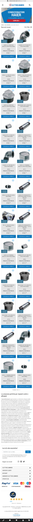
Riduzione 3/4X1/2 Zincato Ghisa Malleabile (24, 105)
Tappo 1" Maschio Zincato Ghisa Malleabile (24, 75)
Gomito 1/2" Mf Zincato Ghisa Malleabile (9, 165)
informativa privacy (17, 455)
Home (2, 25)
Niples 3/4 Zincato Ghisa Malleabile (8, 195)
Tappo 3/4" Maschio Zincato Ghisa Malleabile (8, 105)
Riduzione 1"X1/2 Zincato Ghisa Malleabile (24, 285)
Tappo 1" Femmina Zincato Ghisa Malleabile (8, 375)
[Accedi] (16, 520)
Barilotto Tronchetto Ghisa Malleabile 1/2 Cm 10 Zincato (24, 316)
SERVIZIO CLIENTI (6, 470)
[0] (29, 520)
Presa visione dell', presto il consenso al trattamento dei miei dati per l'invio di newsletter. (14, 456)
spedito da (5, 479)
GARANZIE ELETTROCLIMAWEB (10, 476)
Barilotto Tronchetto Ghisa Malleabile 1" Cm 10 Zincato (24, 226)
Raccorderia (7, 25)
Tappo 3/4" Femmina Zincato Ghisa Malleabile (8, 255)
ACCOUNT (4, 473)
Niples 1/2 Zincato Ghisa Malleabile (8, 75)
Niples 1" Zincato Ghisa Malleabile (24, 375)
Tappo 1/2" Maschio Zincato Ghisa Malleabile (8, 45)
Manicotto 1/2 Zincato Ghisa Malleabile (8, 135)
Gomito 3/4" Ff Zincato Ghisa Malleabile (8, 285)
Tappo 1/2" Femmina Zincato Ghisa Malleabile (24, 165)
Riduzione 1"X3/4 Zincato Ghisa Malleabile (8, 315)
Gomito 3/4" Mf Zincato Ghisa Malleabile (24, 345)
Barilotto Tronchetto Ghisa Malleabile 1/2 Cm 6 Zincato (24, 136)
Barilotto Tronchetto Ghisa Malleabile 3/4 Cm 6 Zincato (24, 196)
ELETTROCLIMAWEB (7, 467)
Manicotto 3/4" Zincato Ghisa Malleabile (24, 255)
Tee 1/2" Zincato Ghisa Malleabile (8, 225)
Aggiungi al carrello (8, 56)
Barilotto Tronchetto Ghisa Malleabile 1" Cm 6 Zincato (8, 346)
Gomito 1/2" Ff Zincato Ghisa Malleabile (24, 45)
